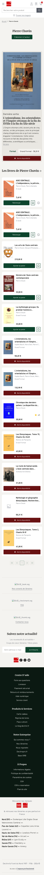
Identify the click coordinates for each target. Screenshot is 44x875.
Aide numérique (22, 696)
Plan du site (22, 789)
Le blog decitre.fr (22, 726)
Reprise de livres (22, 718)
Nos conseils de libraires (22, 588)
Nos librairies (22, 743)
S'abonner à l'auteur (22, 37)
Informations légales (22, 769)
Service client (22, 700)
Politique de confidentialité (22, 773)
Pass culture (22, 722)
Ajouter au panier (19, 266)
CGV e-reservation (22, 785)
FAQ (22, 605)
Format (13, 151)
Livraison (22, 684)
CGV (22, 781)
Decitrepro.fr (22, 751)
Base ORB (22, 755)
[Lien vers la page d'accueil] (8, 4)
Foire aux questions (22, 680)
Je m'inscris (33, 650)
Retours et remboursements (22, 692)
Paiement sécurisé (22, 688)
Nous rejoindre (22, 747)
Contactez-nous (22, 622)
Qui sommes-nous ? (22, 739)
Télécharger (16, 203)
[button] (22, 134)
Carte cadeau (22, 714)
